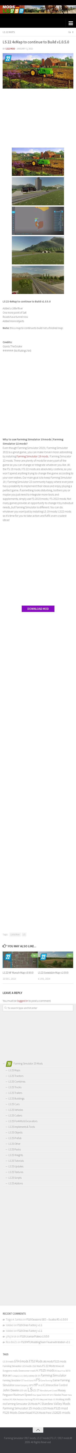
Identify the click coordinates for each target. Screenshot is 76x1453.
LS (24, 934)
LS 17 (36, 1390)
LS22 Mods (37, 1366)
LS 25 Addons (15, 1183)
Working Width (63, 1399)
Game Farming (46, 1380)
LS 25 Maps (14, 1070)
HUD (40, 1385)
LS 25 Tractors (15, 1076)
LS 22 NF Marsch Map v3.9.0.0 (18, 972)
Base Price (61, 1371)
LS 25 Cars (13, 1104)
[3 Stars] (8, 350)
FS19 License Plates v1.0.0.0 (34, 1336)
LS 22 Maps (9, 32)
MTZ (52, 1395)
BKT (10, 1375)
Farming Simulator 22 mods (17, 1366)
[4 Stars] (10, 350)
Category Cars (17, 1376)
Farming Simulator (53, 1375)
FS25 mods (47, 1370)
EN (39, 1376)
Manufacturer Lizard (48, 1390)
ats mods (48, 1361)
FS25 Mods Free (42, 1412)
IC (44, 1385)
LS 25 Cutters (15, 1115)
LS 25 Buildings (16, 1098)
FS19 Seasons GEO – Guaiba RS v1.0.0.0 (47, 1319)
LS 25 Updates (15, 1166)
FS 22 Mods (48, 1366)
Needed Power (61, 1394)
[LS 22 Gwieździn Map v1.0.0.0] (55, 960)
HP (36, 1384)
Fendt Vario (28, 1380)
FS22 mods (59, 1361)
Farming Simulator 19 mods (32, 456)
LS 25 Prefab (15, 1138)
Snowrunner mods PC (28, 1370)
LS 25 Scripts (15, 1177)
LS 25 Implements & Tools (21, 1126)
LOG (25, 1390)
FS (38, 1380)
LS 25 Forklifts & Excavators (22, 1121)
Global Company (21, 1385)
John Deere (11, 1390)
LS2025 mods (61, 1413)
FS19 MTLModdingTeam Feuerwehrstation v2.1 (45, 1342)
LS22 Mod (10, 48)
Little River (15, 934)
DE (36, 1376)
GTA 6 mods (21, 1361)
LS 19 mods (8, 1361)
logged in (22, 1000)
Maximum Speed (22, 1394)
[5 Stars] (12, 350)
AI (56, 1370)
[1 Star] (4, 350)
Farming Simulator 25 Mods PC (23, 1403)
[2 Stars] (6, 350)
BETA (68, 1370)
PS (34, 1399)
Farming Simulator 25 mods (22, 1408)
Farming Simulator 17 (13, 1380)
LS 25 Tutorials (16, 1160)
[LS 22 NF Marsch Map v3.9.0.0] (20, 960)
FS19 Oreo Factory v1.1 (29, 1325)
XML (4, 1403)
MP (47, 1395)
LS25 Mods (47, 1408)
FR (35, 1380)
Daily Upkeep (29, 1375)
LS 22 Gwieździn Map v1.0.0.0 (53, 972)
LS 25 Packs (14, 1149)
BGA (5, 1375)
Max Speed (37, 1395)
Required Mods (46, 1399)
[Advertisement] (38, 118)
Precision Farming (24, 1399)
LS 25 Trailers (15, 1093)
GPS (31, 1385)
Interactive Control (57, 1385)
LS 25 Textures (15, 1172)
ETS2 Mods (36, 1361)
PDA (14, 1399)
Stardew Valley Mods (56, 1404)
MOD (44, 1395)
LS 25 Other (14, 1143)
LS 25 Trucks (14, 1087)
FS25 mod (61, 1408)
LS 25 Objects (15, 1132)
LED (21, 1390)
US (54, 1399)
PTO (38, 1399)
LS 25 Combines (16, 1081)
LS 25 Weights (15, 1155)
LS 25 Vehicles (15, 1109)
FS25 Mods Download (18, 1413)
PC (11, 1399)
